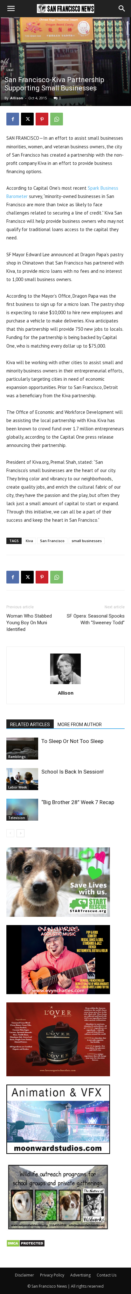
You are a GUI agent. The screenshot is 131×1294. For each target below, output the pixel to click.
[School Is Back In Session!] (22, 779)
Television (16, 818)
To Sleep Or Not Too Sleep (72, 741)
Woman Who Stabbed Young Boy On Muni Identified (29, 622)
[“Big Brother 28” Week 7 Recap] (22, 810)
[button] (11, 8)
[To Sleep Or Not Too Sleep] (22, 749)
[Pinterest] (42, 119)
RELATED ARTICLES (30, 724)
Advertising (80, 1275)
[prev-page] (10, 833)
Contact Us (106, 1275)
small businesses (87, 540)
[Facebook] (12, 119)
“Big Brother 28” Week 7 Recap (77, 802)
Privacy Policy (52, 1275)
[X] (27, 119)
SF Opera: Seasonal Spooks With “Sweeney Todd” (96, 619)
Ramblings (17, 756)
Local (9, 69)
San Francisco (52, 540)
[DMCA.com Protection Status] (25, 1245)
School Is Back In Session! (72, 771)
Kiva (29, 540)
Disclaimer (24, 1275)
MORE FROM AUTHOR (80, 724)
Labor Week (17, 787)
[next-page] (20, 833)
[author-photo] (65, 684)
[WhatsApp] (56, 119)
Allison (16, 97)
